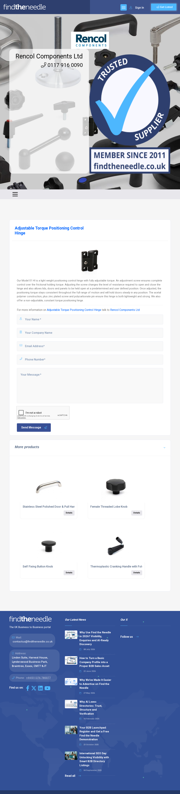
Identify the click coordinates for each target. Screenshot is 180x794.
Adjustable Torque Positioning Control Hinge (74, 310)
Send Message (31, 427)
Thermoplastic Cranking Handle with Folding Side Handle (126, 566)
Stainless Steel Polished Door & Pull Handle (51, 506)
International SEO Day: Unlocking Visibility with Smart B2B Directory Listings (94, 759)
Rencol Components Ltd (49, 56)
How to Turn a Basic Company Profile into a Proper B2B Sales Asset (94, 662)
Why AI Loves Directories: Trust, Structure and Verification (90, 707)
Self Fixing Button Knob (38, 566)
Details (69, 513)
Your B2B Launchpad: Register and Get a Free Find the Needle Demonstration (94, 733)
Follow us (127, 636)
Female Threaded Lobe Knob (108, 506)
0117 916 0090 (64, 65)
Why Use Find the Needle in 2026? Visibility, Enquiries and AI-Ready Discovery (95, 638)
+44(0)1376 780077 (38, 677)
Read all (70, 775)
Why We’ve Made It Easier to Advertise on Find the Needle (95, 683)
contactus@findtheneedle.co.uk (33, 641)
